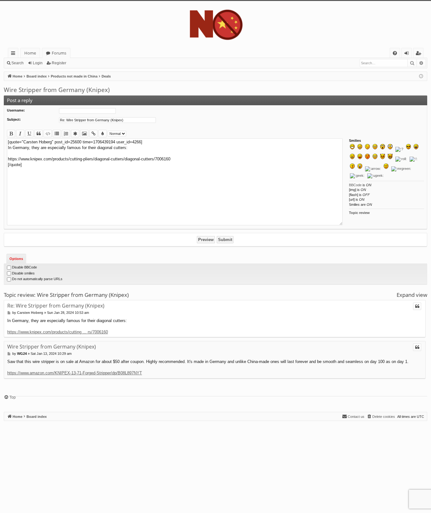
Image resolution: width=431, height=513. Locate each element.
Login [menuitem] (407, 54)
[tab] (16, 258)
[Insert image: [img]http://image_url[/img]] (84, 133)
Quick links (14, 54)
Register (59, 63)
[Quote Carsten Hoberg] (417, 306)
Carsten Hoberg (30, 312)
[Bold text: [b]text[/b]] (11, 133)
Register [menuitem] (419, 54)
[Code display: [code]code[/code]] (48, 133)
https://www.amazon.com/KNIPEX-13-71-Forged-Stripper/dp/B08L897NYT (74, 373)
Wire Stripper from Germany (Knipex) (57, 90)
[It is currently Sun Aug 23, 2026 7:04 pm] (421, 76)
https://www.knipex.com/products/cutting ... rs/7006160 (57, 332)
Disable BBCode (24, 267)
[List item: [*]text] (75, 133)
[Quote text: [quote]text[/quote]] (38, 133)
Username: (16, 110)
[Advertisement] (193, 465)
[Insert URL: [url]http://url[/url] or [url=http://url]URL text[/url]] (93, 133)
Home (30, 53)
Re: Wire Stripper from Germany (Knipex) (55, 306)
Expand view (412, 294)
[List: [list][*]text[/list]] (57, 133)
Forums (59, 53)
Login (38, 63)
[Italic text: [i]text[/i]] (20, 133)
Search (17, 63)
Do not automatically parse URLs (36, 279)
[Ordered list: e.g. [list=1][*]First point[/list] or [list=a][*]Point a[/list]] (66, 133)
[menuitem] (395, 53)
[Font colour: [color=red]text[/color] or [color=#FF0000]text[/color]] (102, 133)
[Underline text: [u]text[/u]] (29, 133)
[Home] (215, 24)
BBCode (355, 185)
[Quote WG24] (417, 347)
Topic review (359, 213)
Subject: (14, 119)
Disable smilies (23, 273)
